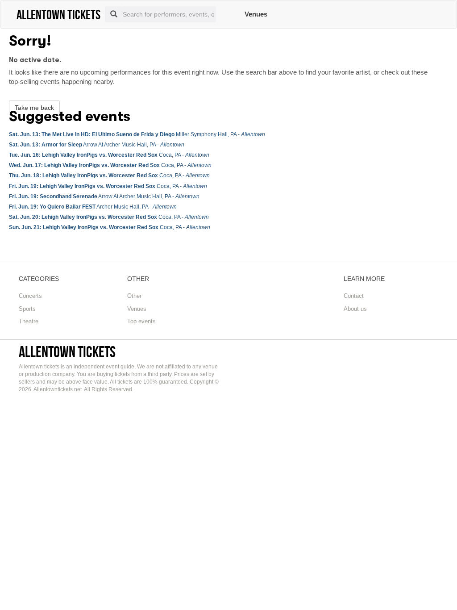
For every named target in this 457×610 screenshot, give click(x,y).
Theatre (28, 321)
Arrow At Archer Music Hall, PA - (96, 145)
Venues (256, 14)
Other (134, 295)
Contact (354, 295)
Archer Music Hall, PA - (93, 207)
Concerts (30, 295)
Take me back (34, 107)
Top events (141, 321)
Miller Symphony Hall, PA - (137, 134)
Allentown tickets (67, 351)
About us (355, 308)
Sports (27, 308)
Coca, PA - (109, 155)
